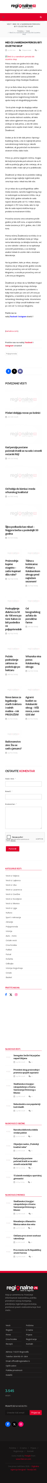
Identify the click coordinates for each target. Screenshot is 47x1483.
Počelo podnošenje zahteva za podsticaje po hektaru (12, 663)
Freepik (28, 1456)
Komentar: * (11, 804)
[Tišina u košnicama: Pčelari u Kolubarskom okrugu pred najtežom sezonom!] (33, 553)
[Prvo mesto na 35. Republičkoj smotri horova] (8, 1252)
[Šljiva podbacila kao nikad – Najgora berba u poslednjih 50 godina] (23, 513)
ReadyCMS (31, 1469)
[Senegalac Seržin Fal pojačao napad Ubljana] (8, 1057)
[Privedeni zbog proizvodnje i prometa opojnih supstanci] (8, 1071)
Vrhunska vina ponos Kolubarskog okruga (33, 662)
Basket (9, 977)
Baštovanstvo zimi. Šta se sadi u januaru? (13, 745)
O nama (29, 1330)
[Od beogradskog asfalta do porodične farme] (33, 601)
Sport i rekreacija (13, 917)
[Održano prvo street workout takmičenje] (8, 1237)
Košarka (9, 958)
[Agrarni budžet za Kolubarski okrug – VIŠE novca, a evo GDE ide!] (33, 689)
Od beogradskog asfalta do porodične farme (32, 615)
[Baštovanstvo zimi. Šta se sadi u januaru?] (13, 734)
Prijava (29, 1334)
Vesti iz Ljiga (11, 908)
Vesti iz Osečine (13, 894)
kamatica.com (12, 331)
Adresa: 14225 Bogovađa (17, 1351)
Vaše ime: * (10, 779)
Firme (8, 1334)
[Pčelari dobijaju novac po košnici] (23, 399)
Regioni (9, 1330)
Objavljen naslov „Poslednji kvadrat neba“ (26, 1145)
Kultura (9, 912)
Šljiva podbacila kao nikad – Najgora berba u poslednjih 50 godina (21, 530)
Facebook (28, 342)
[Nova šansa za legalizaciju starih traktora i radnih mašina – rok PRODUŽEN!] (13, 689)
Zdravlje (9, 922)
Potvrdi (12, 849)
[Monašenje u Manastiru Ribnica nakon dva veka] (8, 1223)
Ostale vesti (11, 940)
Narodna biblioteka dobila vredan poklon (25, 1131)
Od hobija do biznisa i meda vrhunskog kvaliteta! (20, 490)
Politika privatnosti (14, 1370)
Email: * (9, 791)
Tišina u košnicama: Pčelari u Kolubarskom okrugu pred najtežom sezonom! (32, 571)
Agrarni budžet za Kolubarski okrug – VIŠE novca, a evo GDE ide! (32, 706)
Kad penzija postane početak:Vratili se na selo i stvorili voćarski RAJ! (23, 451)
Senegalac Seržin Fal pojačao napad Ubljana (26, 1057)
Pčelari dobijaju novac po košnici (22, 413)
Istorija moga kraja (14, 968)
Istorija (9, 931)
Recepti (9, 1343)
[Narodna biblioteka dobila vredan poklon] (8, 1131)
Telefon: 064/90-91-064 (17, 1356)
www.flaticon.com (23, 1459)
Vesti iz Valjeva (12, 875)
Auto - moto (11, 935)
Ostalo (9, 972)
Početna (20, 31)
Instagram (9, 345)
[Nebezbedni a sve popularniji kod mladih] (8, 1106)
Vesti (28, 31)
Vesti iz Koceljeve (14, 899)
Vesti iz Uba (11, 885)
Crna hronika (11, 945)
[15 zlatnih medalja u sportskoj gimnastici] (8, 1177)
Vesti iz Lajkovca (13, 880)
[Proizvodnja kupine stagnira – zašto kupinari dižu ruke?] (13, 553)
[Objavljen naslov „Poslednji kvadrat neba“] (8, 1146)
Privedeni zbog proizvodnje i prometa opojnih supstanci (26, 1071)
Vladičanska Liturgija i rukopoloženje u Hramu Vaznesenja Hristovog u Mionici (24, 1088)
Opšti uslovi (11, 1365)
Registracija (31, 1339)
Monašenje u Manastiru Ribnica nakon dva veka (24, 1223)
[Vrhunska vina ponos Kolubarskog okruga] (33, 648)
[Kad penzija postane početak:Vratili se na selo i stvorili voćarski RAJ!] (23, 434)
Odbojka (9, 963)
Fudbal (9, 949)
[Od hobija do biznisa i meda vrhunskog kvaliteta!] (23, 475)
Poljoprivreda (26, 50)
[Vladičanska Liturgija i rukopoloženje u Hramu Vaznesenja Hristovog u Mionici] (8, 1086)
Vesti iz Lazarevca (14, 889)
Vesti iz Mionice (13, 903)
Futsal (8, 954)
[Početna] (23, 5)
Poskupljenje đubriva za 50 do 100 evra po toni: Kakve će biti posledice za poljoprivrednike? (14, 619)
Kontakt (29, 1343)
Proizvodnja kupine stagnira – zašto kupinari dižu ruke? (13, 567)
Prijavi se (35, 1412)
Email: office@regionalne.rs (18, 1361)
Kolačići (9, 1375)
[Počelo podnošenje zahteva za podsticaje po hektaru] (13, 648)
